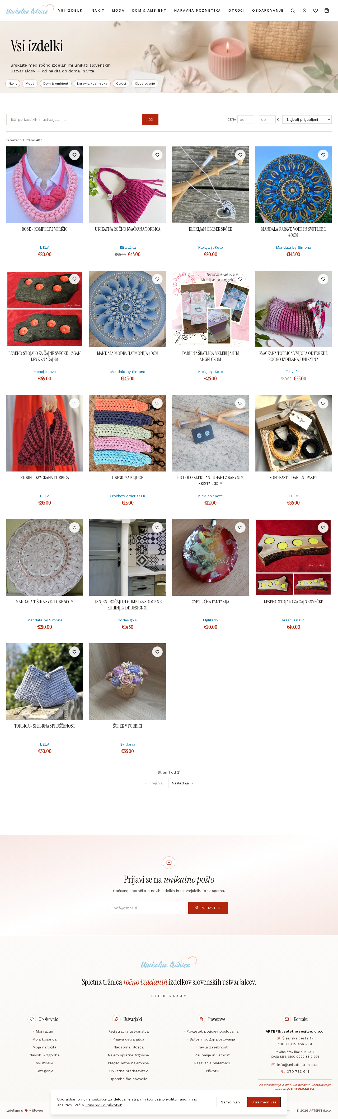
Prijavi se (211, 908)
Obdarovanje (268, 10)
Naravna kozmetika (197, 10)
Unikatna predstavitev (127, 1071)
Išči (150, 119)
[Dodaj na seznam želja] (74, 155)
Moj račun (43, 1031)
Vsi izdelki (71, 10)
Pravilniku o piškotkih (103, 1105)
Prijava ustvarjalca (127, 1039)
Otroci (236, 10)
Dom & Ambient (149, 10)
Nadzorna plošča (127, 1047)
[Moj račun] (304, 11)
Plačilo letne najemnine (127, 1063)
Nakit (98, 10)
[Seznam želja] (315, 10)
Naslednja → (183, 783)
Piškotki (211, 1071)
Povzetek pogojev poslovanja (211, 1031)
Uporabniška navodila (127, 1079)
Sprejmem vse (263, 1102)
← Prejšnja (153, 783)
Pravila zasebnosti (211, 1047)
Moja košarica (43, 1039)
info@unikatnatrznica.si (297, 1064)
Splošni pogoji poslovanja (211, 1039)
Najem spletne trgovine (127, 1055)
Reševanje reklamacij (211, 1063)
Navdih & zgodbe (43, 1055)
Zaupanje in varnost (211, 1055)
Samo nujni (231, 1102)
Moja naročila (43, 1047)
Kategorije (43, 1071)
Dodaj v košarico (45, 155)
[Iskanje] (293, 11)
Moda (118, 10)
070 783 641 (298, 1071)
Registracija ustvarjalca (127, 1031)
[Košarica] (327, 11)
